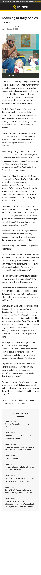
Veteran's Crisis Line (26, 568)
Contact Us (19, 563)
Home (9, 563)
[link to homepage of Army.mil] (20, 7)
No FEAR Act (10, 568)
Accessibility (24, 566)
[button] (1, 4)
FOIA (35, 566)
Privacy (30, 563)
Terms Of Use (9, 566)
